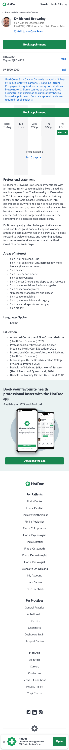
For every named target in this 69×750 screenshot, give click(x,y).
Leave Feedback (34, 589)
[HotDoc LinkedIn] (34, 712)
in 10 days (32, 157)
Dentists (35, 621)
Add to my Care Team (30, 31)
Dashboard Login (34, 634)
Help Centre (34, 582)
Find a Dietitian (34, 542)
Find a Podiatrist (34, 521)
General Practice (34, 607)
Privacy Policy (34, 686)
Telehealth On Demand (34, 569)
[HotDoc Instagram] (41, 712)
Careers (34, 666)
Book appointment (34, 44)
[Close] (4, 742)
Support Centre (34, 641)
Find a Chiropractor (34, 528)
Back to (21, 12)
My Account (34, 575)
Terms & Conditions (34, 680)
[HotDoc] (9, 4)
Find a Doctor (34, 501)
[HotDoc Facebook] (28, 712)
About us (34, 660)
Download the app (35, 461)
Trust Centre (34, 693)
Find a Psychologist (34, 535)
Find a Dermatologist (34, 555)
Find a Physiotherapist (34, 515)
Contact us (34, 673)
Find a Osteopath (34, 548)
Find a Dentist (34, 508)
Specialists (34, 628)
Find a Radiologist (34, 562)
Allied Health (34, 614)
